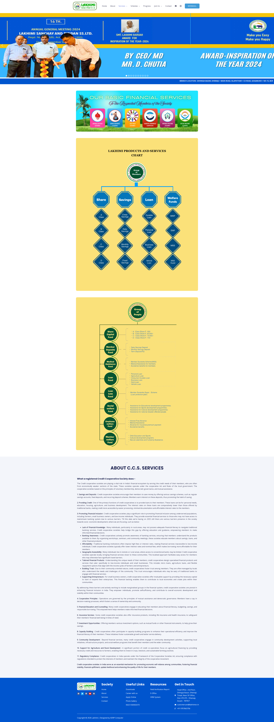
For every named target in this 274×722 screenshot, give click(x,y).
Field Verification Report (159, 689)
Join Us (157, 6)
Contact (168, 6)
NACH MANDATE (133, 705)
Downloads (130, 689)
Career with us (132, 693)
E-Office (153, 693)
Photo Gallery (131, 701)
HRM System (155, 697)
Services (122, 6)
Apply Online (131, 697)
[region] (137, 45)
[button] (192, 6)
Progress (147, 6)
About (112, 6)
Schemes (134, 6)
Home (104, 6)
